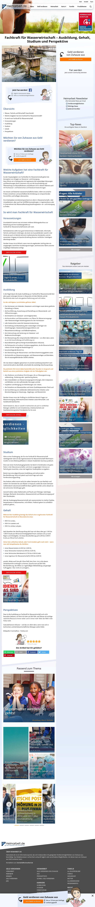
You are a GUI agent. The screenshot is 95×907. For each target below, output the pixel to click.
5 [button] (37, 825)
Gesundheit (71, 876)
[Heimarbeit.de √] (14, 6)
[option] (16, 268)
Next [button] (49, 804)
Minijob (9, 876)
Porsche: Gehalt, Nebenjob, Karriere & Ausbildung (54, 816)
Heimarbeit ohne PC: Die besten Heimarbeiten (72, 155)
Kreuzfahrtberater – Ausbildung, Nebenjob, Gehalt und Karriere (15, 766)
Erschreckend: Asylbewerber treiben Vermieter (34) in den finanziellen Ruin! (75, 241)
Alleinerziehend (73, 881)
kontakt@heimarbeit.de (25, 863)
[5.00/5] (28, 641)
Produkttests (42, 876)
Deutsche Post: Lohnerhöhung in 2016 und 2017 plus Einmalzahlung (27, 814)
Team (91, 1)
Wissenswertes (72, 883)
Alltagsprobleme (73, 871)
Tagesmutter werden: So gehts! (25, 710)
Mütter (70, 878)
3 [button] (27, 825)
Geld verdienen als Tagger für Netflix (75, 184)
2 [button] (22, 825)
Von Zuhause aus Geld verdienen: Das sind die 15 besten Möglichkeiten (73, 468)
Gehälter (50, 74)
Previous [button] (9, 804)
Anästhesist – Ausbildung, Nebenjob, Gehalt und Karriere (41, 770)
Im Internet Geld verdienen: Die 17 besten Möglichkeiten (74, 367)
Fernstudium (41, 890)
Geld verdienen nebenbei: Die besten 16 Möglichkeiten (75, 393)
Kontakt (86, 1)
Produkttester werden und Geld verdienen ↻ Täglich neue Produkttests (15, 276)
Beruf (44, 75)
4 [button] (32, 825)
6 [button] (42, 825)
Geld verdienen (11, 878)
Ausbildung (36, 75)
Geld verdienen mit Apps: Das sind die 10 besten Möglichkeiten (75, 340)
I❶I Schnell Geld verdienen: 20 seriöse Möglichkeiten (15, 439)
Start (80, 1)
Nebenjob (9, 874)
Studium (40, 888)
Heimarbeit (10, 871)
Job (7, 881)
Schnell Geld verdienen (45, 878)
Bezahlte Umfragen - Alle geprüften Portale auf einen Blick (74, 442)
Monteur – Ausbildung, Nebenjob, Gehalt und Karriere (41, 743)
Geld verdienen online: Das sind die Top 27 (15, 599)
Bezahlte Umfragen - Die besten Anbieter (72, 213)
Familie (70, 874)
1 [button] (17, 825)
